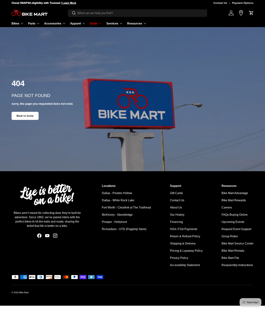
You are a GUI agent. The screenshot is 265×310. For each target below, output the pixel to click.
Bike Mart (23, 292)
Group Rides (230, 236)
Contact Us (220, 2)
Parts (31, 23)
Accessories (52, 23)
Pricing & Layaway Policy (186, 250)
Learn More (66, 2)
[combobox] (137, 13)
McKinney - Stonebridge (117, 214)
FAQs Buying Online (235, 214)
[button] (251, 13)
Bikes (15, 23)
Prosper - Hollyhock (114, 221)
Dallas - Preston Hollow (117, 193)
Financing (176, 221)
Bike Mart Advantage (235, 193)
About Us (176, 207)
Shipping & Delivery (183, 243)
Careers (227, 207)
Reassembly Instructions (237, 265)
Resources (134, 23)
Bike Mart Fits (230, 257)
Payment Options (242, 2)
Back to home (25, 115)
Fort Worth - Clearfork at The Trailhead (126, 207)
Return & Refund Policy (185, 236)
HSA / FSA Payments (183, 229)
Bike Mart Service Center (237, 243)
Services (112, 23)
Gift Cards (176, 193)
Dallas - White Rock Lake (118, 200)
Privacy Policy (179, 257)
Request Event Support (236, 229)
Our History (177, 214)
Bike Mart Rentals (233, 250)
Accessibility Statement (185, 265)
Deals (94, 23)
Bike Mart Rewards (234, 200)
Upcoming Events (233, 221)
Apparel (75, 23)
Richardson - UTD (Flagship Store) (124, 229)
